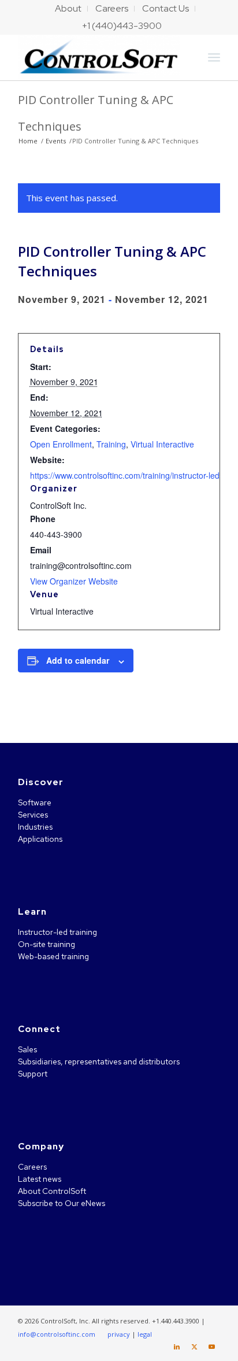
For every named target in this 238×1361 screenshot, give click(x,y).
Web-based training (53, 956)
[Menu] (214, 57)
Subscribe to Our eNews (61, 1203)
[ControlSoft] (99, 57)
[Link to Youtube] (211, 1346)
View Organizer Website (74, 581)
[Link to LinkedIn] (176, 1346)
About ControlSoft (52, 1191)
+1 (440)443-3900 (122, 26)
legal (144, 1334)
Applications (40, 839)
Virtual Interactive (162, 444)
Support (32, 1073)
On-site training (46, 944)
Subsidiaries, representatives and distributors (99, 1061)
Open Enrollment (61, 444)
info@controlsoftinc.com (56, 1334)
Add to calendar (77, 660)
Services (33, 814)
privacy (118, 1334)
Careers (32, 1167)
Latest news (39, 1179)
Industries (35, 827)
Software (34, 802)
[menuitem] (68, 9)
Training (111, 444)
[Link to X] (194, 1346)
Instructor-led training (57, 932)
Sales (27, 1049)
